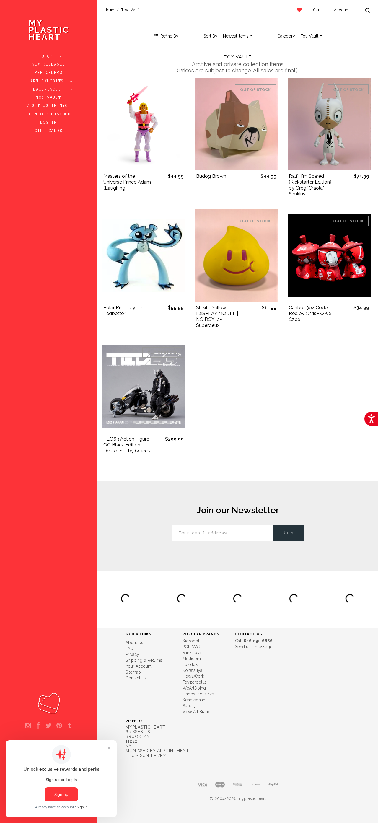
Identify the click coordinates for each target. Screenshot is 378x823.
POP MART (193, 646)
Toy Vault (48, 97)
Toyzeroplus (195, 682)
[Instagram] (28, 725)
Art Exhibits (49, 81)
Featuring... (49, 89)
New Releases (49, 64)
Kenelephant (194, 699)
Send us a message (253, 646)
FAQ (129, 648)
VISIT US (134, 721)
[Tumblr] (69, 725)
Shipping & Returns (144, 660)
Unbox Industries (199, 694)
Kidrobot (191, 640)
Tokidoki (190, 664)
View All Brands (198, 711)
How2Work (193, 676)
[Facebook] (38, 725)
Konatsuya (192, 670)
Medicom (192, 658)
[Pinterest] (59, 725)
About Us (134, 642)
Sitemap (133, 672)
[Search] (368, 11)
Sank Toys (192, 652)
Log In (48, 122)
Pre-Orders (49, 73)
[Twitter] (48, 725)
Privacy (132, 654)
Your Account (138, 666)
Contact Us (136, 678)
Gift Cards (49, 131)
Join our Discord (49, 114)
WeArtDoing (194, 688)
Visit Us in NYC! (49, 106)
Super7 (189, 705)
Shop (49, 56)
